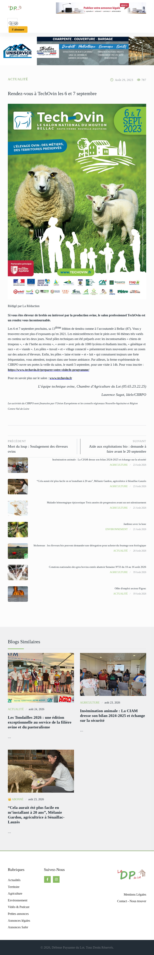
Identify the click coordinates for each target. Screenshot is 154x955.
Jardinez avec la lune (135, 523)
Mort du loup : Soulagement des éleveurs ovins (38, 446)
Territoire (13, 887)
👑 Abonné (15, 799)
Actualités (14, 880)
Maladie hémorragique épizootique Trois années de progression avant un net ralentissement (96, 502)
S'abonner (18, 29)
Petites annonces (18, 913)
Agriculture (119, 464)
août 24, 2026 (36, 709)
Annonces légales (19, 920)
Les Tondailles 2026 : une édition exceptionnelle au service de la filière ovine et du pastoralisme (39, 722)
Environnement (116, 529)
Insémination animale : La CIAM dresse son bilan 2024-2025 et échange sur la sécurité (99, 459)
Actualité (18, 79)
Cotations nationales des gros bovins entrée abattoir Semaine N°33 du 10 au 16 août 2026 (97, 566)
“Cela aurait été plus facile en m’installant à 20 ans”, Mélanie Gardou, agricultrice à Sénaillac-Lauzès (91, 481)
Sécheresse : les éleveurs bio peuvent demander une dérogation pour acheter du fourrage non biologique (89, 545)
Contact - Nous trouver (131, 901)
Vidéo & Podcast (18, 907)
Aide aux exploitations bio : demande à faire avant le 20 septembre (117, 446)
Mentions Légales (135, 894)
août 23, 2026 (112, 702)
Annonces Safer (18, 927)
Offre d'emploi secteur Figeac (130, 588)
